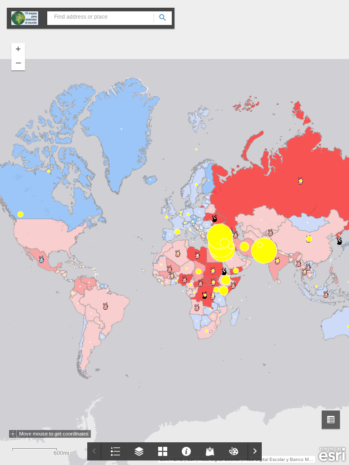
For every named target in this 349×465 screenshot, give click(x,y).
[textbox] (109, 16)
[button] (331, 420)
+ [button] (18, 49)
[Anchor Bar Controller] (174, 451)
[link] (24, 18)
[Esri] (332, 454)
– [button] (18, 62)
